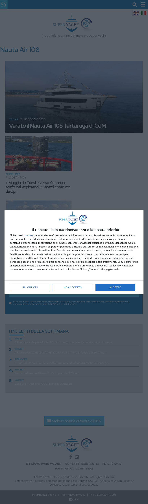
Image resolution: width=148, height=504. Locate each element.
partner (29, 235)
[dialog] (74, 252)
